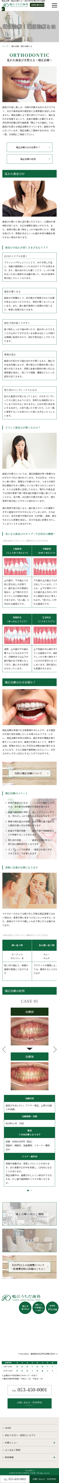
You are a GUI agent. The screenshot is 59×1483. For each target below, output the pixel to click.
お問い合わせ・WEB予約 (29, 1403)
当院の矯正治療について (28, 773)
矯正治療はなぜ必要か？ (28, 147)
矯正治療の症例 (28, 159)
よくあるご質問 (12, 1449)
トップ (5, 46)
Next (55, 1049)
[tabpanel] (29, 1094)
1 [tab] (28, 1190)
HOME (8, 1427)
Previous (4, 1049)
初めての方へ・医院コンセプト (20, 1435)
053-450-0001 (29, 1390)
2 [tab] (31, 1190)
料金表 (29, 1240)
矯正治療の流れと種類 (29, 1214)
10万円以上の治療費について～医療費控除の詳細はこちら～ (28, 1267)
